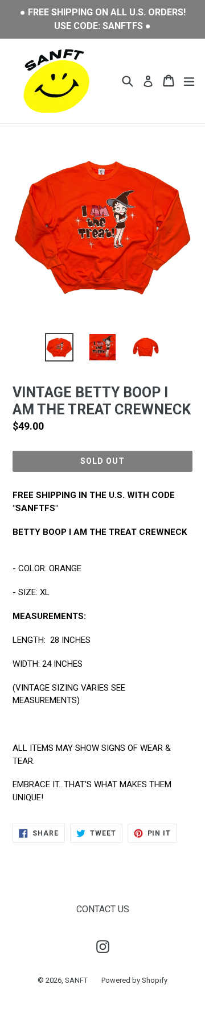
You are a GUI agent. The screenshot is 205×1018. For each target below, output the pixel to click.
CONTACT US (102, 909)
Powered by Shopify (134, 980)
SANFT (76, 980)
